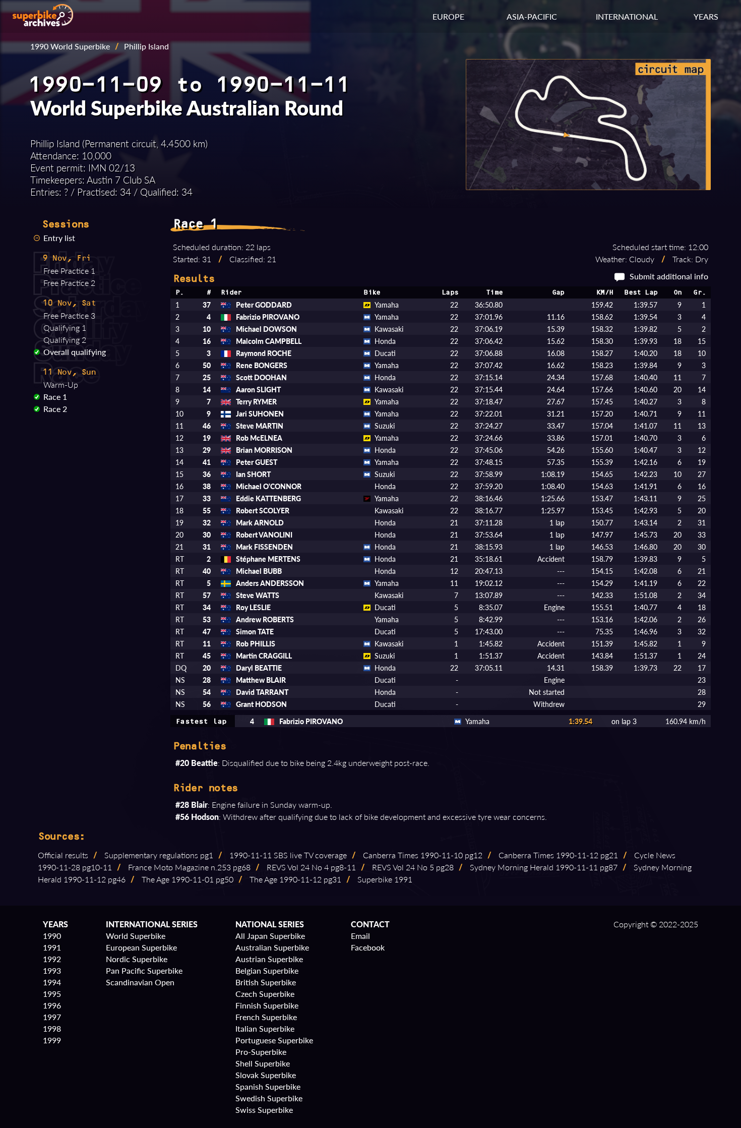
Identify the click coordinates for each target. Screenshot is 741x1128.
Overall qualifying (74, 352)
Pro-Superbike (260, 1051)
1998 (52, 1028)
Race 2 (55, 408)
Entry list (59, 238)
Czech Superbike (264, 993)
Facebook (368, 947)
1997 (52, 1017)
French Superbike (266, 1017)
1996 (52, 1005)
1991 (52, 947)
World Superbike (135, 935)
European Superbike (141, 947)
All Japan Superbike (270, 935)
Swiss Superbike (264, 1109)
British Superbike (265, 982)
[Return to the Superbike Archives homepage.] (43, 23)
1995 (52, 993)
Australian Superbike (272, 947)
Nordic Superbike (136, 959)
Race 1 (55, 396)
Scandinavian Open (140, 982)
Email (360, 935)
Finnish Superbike (266, 1005)
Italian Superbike (264, 1028)
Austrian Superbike (269, 959)
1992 (52, 959)
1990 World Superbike (70, 46)
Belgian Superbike (266, 970)
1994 (52, 982)
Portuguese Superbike (274, 1040)
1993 (52, 970)
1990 (52, 935)
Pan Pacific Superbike (144, 970)
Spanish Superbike (267, 1086)
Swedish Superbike (268, 1098)
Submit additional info (669, 276)
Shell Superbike (262, 1063)
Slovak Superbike (265, 1075)
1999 (52, 1040)
